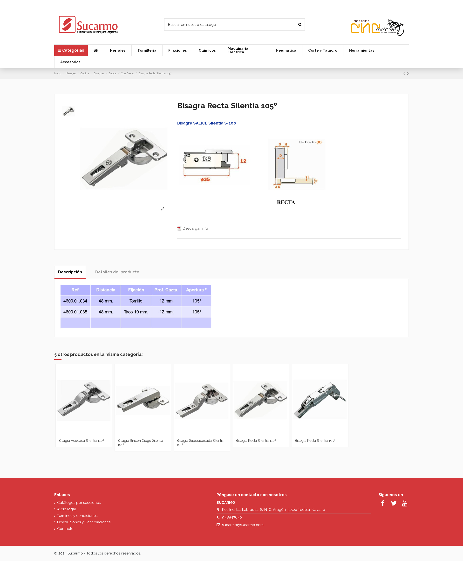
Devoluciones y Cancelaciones (83, 522)
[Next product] (408, 73)
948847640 (232, 517)
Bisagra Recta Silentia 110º (256, 441)
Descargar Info (195, 228)
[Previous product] (405, 73)
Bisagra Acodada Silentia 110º (81, 441)
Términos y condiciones (77, 515)
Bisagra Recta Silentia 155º (315, 441)
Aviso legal (66, 509)
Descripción (70, 272)
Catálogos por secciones (79, 502)
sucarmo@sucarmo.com (243, 525)
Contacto (65, 528)
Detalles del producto (117, 272)
